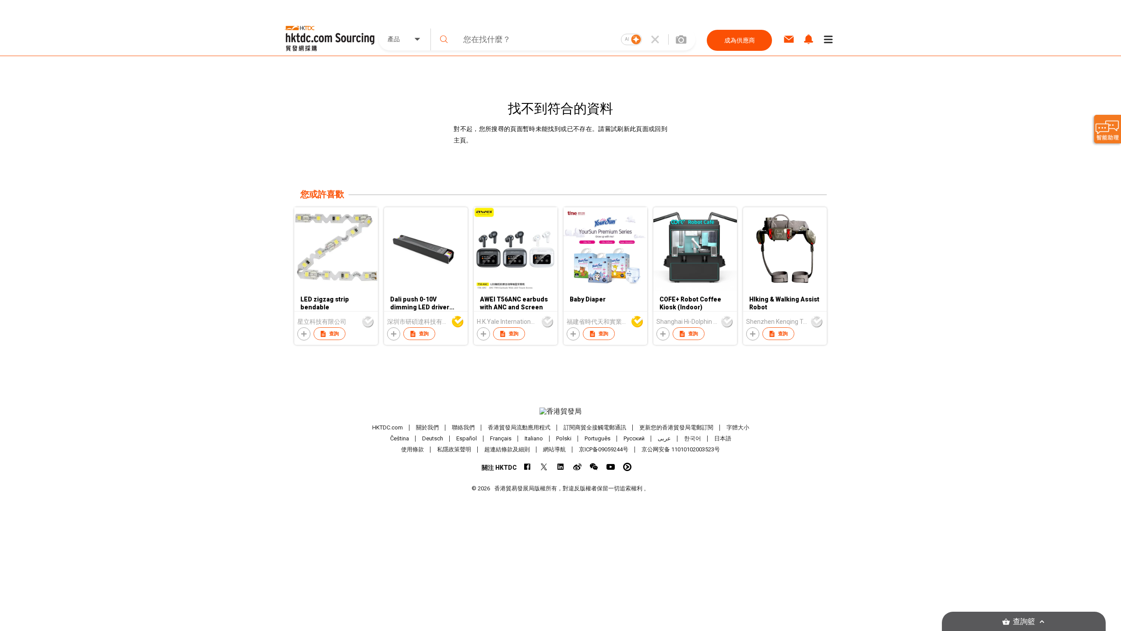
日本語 (722, 438)
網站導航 (554, 449)
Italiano (534, 438)
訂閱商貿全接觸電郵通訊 (595, 427)
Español (466, 438)
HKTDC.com (387, 427)
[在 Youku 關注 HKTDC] (627, 467)
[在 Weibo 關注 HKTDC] (577, 467)
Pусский (634, 438)
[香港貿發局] (560, 411)
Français (500, 438)
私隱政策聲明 (454, 449)
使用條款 (412, 449)
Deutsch (432, 438)
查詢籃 (1024, 621)
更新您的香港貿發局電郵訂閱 (676, 427)
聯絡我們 (463, 427)
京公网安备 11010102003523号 (681, 449)
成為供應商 (739, 40)
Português (597, 438)
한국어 (692, 438)
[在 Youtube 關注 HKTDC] (610, 467)
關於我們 (427, 427)
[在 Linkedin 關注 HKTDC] (561, 467)
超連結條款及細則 (507, 449)
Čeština (399, 438)
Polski (563, 438)
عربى (664, 438)
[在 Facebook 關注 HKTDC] (527, 467)
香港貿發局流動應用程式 (519, 427)
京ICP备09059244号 (603, 449)
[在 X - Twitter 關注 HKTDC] (544, 467)
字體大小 (737, 427)
